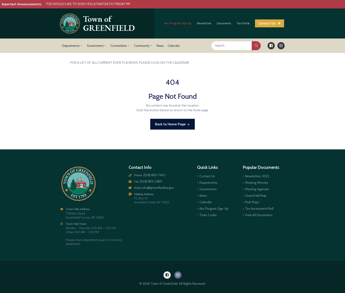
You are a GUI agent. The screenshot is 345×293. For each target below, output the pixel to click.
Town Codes (208, 215)
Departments (71, 46)
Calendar (174, 46)
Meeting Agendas (257, 189)
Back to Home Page (170, 124)
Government (95, 46)
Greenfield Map (255, 195)
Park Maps (252, 202)
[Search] (256, 45)
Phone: (149, 175)
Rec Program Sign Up (213, 208)
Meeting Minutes (256, 182)
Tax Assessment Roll (259, 208)
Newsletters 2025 (257, 176)
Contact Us (207, 176)
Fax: (148, 181)
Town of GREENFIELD (109, 23)
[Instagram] (281, 45)
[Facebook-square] (271, 45)
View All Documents (259, 215)
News (160, 46)
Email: (154, 188)
